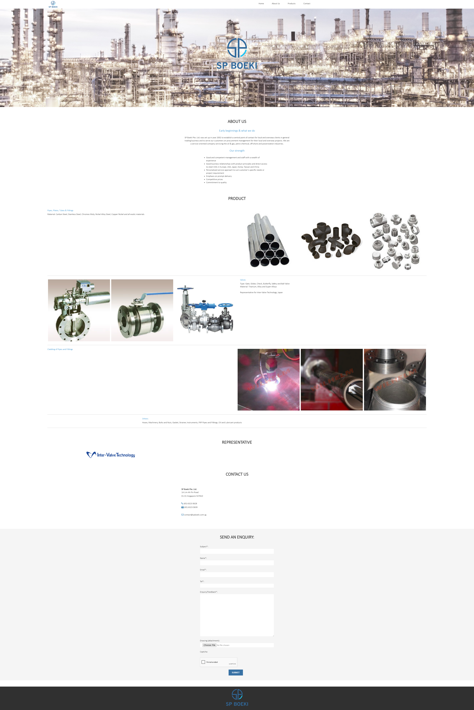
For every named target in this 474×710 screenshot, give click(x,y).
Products (292, 3)
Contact (306, 3)
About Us (276, 3)
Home (261, 3)
